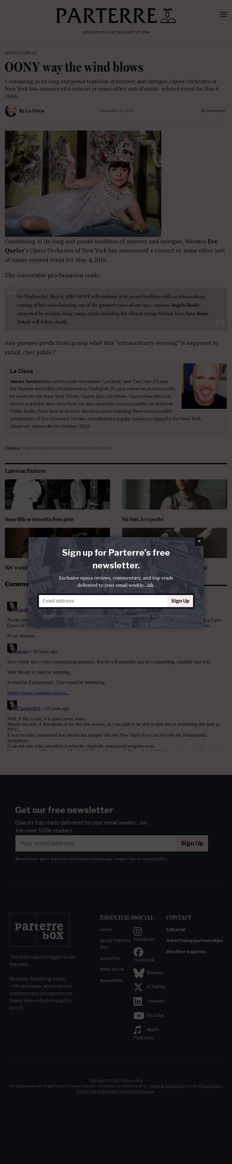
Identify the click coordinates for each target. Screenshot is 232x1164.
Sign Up (180, 601)
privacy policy (176, 615)
